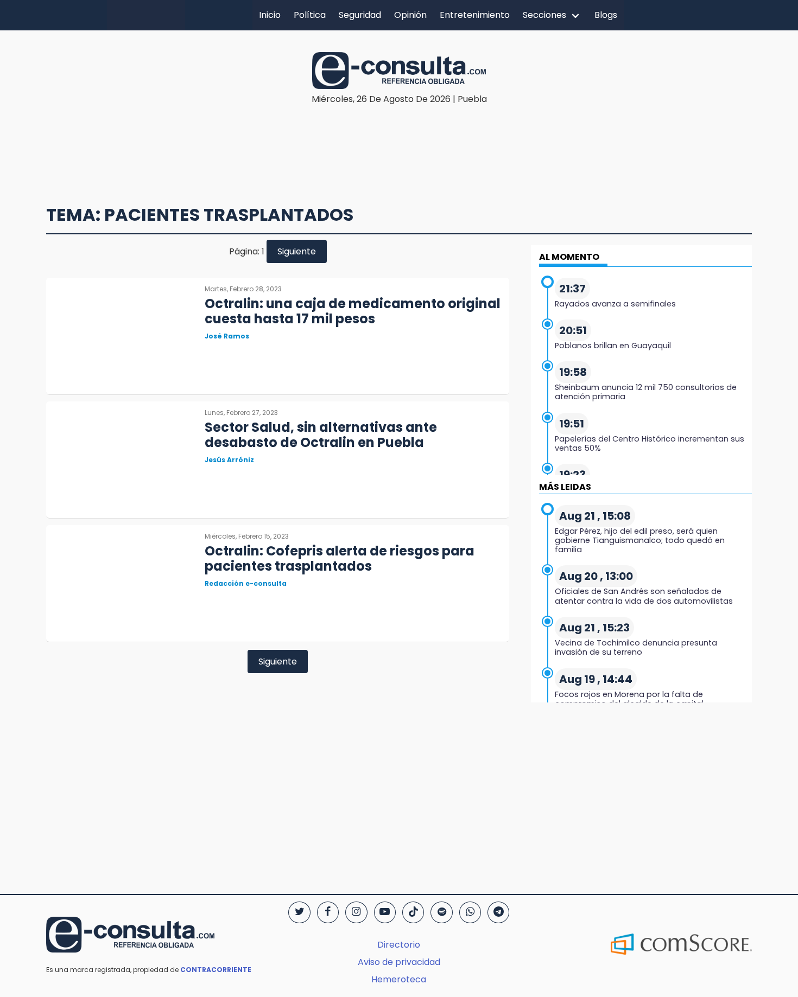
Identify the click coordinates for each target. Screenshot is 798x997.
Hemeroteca (398, 979)
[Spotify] (441, 912)
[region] (399, 138)
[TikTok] (413, 912)
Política (310, 15)
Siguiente (296, 251)
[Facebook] (328, 912)
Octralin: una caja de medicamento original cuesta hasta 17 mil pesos (353, 311)
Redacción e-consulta (246, 583)
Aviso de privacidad (399, 962)
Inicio (270, 15)
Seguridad (360, 15)
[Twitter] (299, 912)
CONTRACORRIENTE (215, 969)
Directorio (398, 944)
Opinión (410, 15)
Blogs (605, 15)
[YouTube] (385, 912)
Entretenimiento (475, 15)
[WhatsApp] (470, 912)
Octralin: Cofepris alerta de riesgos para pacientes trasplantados (339, 559)
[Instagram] (356, 912)
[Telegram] (498, 912)
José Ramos (227, 336)
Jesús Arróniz (229, 459)
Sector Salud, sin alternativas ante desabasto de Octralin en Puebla (321, 435)
